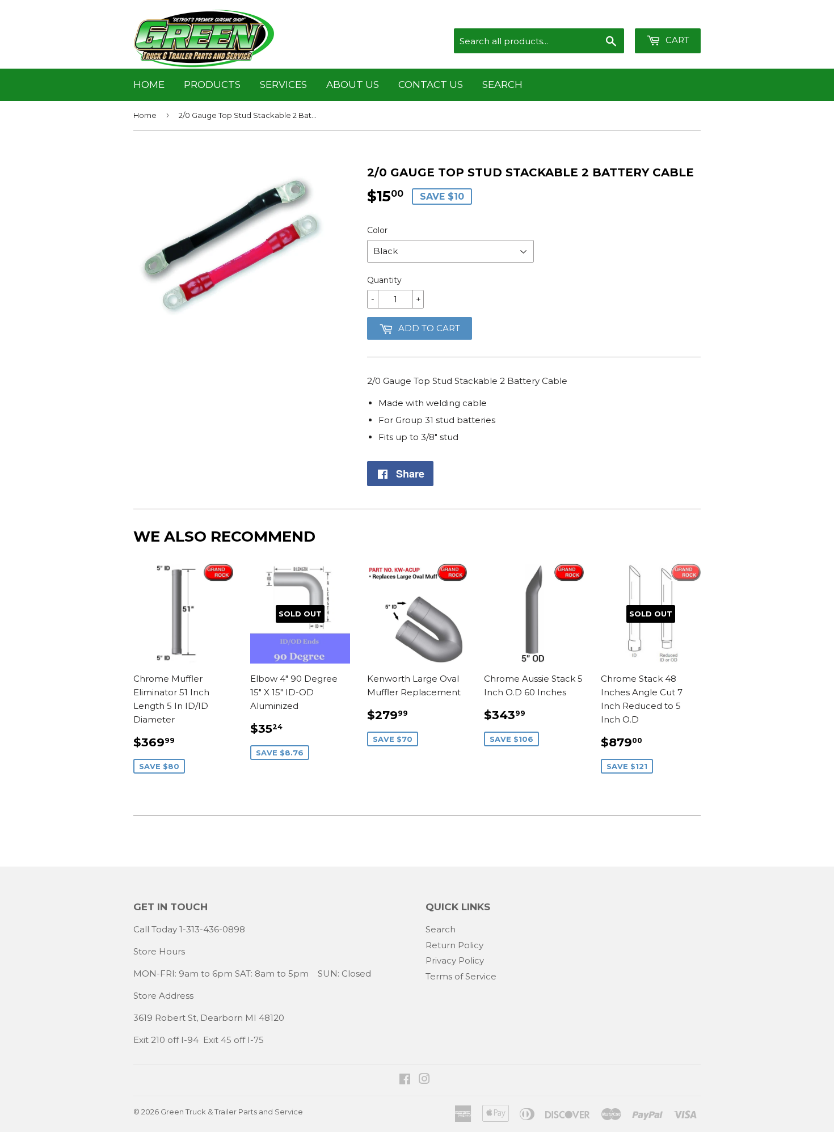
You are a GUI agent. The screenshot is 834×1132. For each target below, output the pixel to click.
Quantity (384, 280)
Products (212, 84)
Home (149, 84)
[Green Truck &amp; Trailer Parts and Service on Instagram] (424, 1080)
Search (502, 84)
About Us (352, 84)
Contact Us (430, 84)
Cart (676, 40)
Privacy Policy (455, 960)
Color (377, 230)
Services (283, 84)
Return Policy (454, 945)
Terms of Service (461, 976)
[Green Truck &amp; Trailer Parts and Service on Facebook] (405, 1080)
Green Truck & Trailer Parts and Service (232, 1111)
